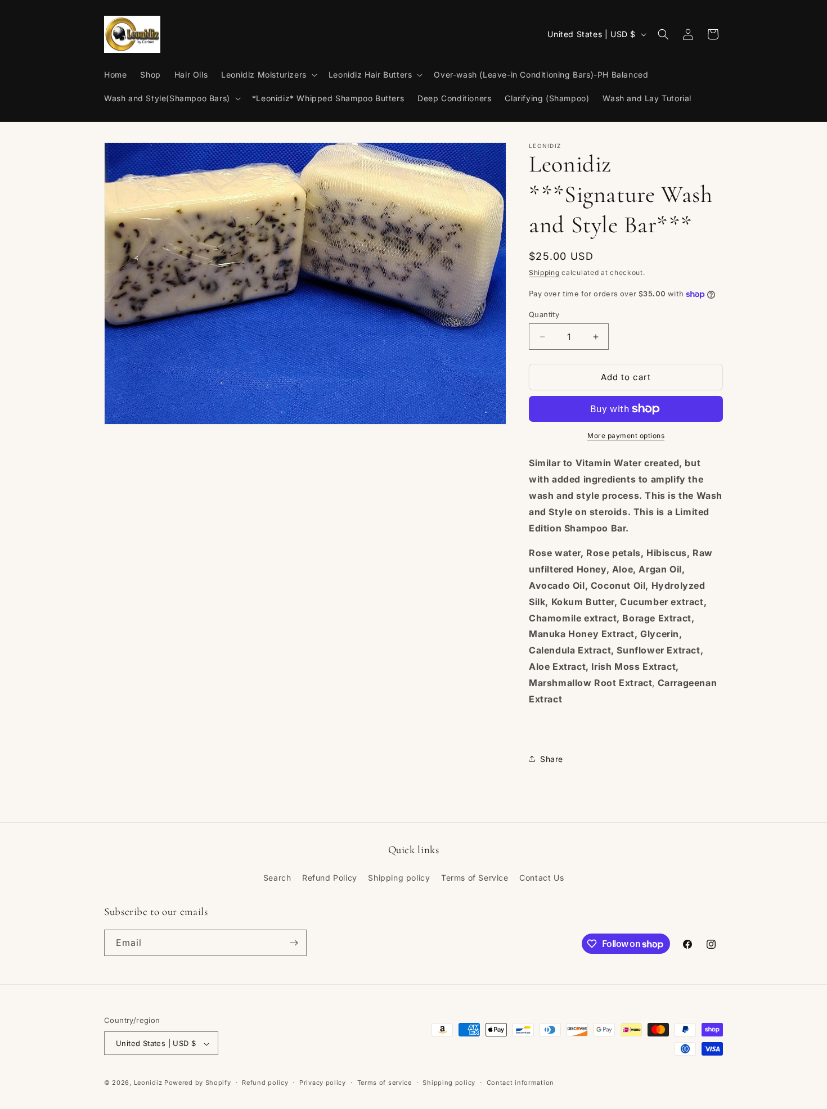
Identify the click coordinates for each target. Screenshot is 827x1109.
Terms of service (384, 1083)
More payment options (625, 435)
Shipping (544, 272)
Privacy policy (322, 1083)
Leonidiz (149, 1083)
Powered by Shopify (197, 1083)
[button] (268, 75)
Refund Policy (329, 878)
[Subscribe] (293, 943)
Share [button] (551, 759)
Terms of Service (475, 878)
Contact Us (541, 878)
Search (277, 878)
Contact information (520, 1083)
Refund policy (265, 1083)
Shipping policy (399, 878)
